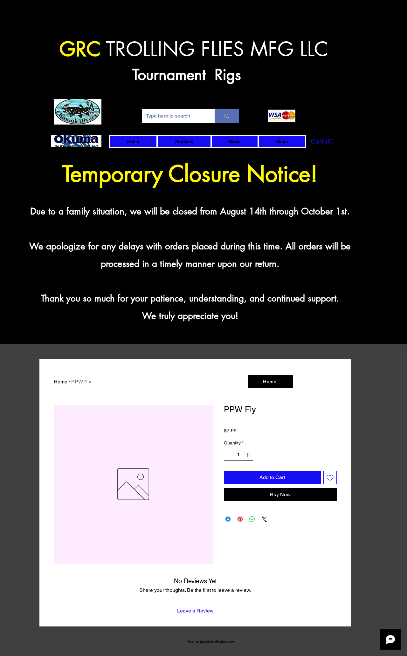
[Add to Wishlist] (330, 477)
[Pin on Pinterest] (240, 519)
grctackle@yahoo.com (219, 641)
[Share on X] (264, 519)
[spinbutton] (238, 454)
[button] (184, 141)
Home (60, 382)
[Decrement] (229, 454)
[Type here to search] (226, 116)
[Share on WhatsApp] (252, 519)
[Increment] (248, 454)
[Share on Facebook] (228, 519)
